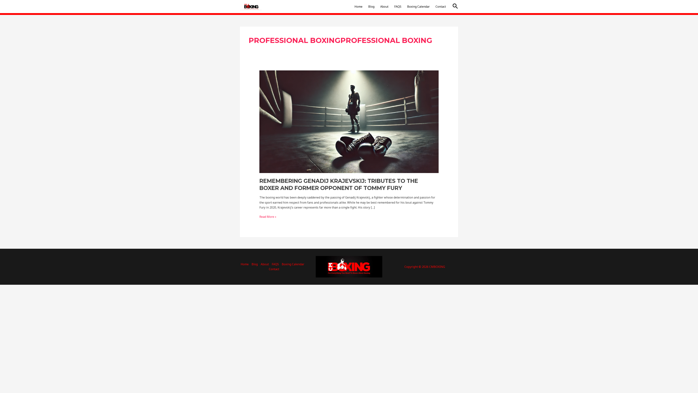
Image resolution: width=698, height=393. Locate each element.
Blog (371, 7)
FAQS (397, 7)
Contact (441, 7)
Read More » (267, 216)
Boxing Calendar (418, 7)
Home (358, 7)
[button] (455, 7)
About (384, 7)
